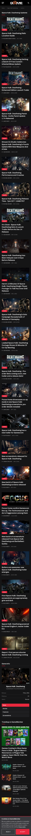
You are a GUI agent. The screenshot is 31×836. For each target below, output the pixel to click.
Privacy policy (22, 827)
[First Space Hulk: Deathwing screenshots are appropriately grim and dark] (15, 586)
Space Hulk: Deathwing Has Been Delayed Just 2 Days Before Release (13, 257)
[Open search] (28, 3)
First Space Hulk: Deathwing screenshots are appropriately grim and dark (14, 598)
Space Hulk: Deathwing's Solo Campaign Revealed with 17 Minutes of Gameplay (14, 317)
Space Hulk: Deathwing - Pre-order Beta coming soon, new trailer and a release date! (14, 373)
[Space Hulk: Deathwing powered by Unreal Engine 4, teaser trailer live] (15, 614)
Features (5, 712)
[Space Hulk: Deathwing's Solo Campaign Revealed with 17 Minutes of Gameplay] (15, 305)
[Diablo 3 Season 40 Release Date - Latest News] (6, 777)
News (4, 29)
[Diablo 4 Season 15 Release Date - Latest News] (6, 767)
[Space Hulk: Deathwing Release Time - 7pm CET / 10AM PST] (15, 189)
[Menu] (3, 3)
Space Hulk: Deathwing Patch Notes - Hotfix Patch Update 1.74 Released (14, 116)
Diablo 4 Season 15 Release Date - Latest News (19, 766)
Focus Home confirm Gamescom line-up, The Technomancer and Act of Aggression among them (15, 510)
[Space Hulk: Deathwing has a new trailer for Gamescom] (15, 421)
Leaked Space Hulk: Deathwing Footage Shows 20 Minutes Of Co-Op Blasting (15, 345)
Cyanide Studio (9, 688)
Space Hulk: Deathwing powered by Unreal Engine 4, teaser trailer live (15, 626)
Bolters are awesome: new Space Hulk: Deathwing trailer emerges (14, 569)
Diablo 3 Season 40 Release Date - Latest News (19, 777)
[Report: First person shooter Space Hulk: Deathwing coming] (15, 643)
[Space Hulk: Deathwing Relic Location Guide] (15, 24)
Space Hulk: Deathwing (15, 686)
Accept (22, 831)
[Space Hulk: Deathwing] (15, 676)
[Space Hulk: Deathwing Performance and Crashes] (15, 163)
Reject (8, 831)
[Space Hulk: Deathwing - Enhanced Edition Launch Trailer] (15, 78)
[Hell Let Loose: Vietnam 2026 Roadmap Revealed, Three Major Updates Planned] (6, 788)
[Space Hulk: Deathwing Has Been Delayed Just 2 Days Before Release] (15, 246)
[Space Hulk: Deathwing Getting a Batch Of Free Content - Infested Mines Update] (15, 50)
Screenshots (7, 715)
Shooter (27, 699)
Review (5, 708)
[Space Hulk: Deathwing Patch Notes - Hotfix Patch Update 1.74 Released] (15, 104)
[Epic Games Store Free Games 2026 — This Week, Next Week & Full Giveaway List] (6, 800)
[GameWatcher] (16, 3)
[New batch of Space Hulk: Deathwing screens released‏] (15, 473)
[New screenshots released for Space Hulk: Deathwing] (15, 447)
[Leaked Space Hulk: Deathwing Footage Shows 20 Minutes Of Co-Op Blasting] (15, 333)
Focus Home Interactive (19, 688)
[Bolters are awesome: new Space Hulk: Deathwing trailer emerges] (15, 558)
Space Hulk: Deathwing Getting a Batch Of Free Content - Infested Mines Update (15, 61)
